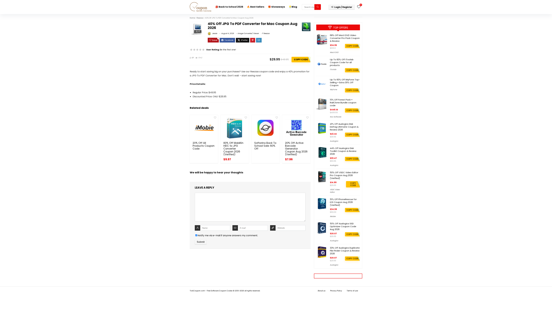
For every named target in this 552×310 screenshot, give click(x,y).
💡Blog (293, 6)
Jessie (214, 33)
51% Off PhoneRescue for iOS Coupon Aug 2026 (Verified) (343, 202)
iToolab (333, 69)
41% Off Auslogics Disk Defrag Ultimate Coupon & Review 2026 (344, 126)
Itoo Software (335, 117)
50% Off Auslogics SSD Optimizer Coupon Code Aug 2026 (343, 226)
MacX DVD (334, 52)
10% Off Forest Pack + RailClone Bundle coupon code (343, 102)
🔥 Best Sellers (255, 6)
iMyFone (333, 89)
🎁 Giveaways (276, 6)
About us (321, 290)
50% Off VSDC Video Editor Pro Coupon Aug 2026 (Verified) (344, 175)
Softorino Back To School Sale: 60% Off (265, 145)
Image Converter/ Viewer (248, 33)
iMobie (333, 216)
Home (192, 18)
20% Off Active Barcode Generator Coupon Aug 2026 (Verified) (296, 148)
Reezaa (200, 18)
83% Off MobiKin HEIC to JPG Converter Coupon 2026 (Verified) (233, 148)
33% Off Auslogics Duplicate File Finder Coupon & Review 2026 (345, 250)
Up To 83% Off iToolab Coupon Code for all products (341, 62)
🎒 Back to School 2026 (229, 6)
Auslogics (334, 141)
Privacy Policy (336, 290)
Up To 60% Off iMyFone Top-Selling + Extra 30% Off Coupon (345, 82)
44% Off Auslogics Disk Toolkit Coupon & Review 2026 (343, 151)
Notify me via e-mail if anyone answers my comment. (228, 235)
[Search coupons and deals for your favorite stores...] (317, 7)
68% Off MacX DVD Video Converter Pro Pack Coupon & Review (345, 38)
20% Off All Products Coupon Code (203, 145)
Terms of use (352, 290)
